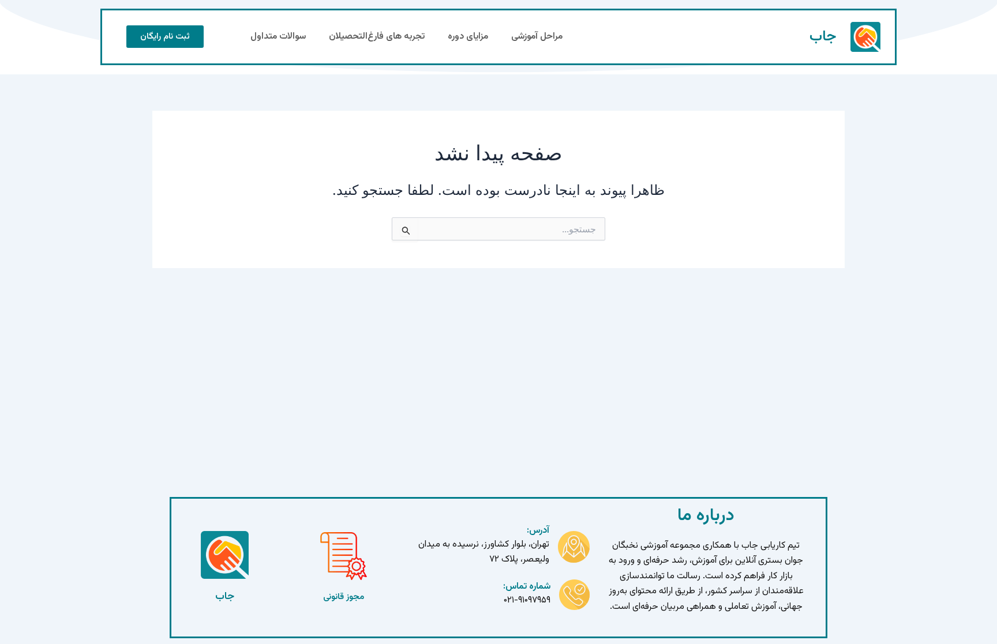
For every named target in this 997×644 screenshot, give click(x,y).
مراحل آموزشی (537, 36)
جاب (822, 36)
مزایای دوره (468, 36)
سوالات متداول (278, 36)
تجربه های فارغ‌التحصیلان (377, 36)
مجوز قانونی (343, 597)
